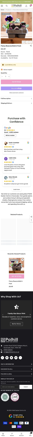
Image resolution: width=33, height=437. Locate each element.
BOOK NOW (27, 2)
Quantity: (4, 73)
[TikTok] (11, 357)
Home (2, 10)
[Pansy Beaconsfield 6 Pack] (16, 265)
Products (8, 10)
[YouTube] (16, 357)
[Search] (7, 6)
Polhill (8, 52)
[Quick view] (22, 259)
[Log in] (26, 6)
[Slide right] (30, 315)
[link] (8, 241)
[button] (27, 42)
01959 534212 (8, 350)
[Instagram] (7, 357)
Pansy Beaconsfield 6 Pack (16, 282)
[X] (20, 357)
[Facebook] (2, 357)
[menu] (2, 6)
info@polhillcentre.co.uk (11, 352)
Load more (16, 189)
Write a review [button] (10, 135)
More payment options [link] (16, 92)
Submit (26, 386)
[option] (16, 28)
